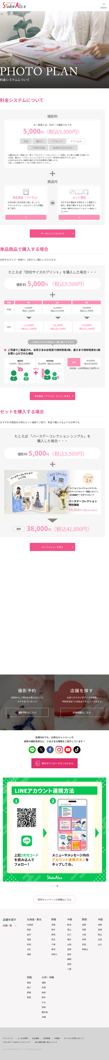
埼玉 (53, 939)
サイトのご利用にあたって (74, 1038)
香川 (29, 987)
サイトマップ (8, 1038)
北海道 (30, 924)
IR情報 (56, 1038)
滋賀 (84, 924)
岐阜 (69, 954)
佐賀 (44, 987)
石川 (69, 934)
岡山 (100, 934)
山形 (29, 949)
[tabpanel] (54, 830)
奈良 (84, 944)
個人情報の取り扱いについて (46, 1042)
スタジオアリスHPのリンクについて (17, 1042)
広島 (100, 939)
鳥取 (100, 924)
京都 (84, 929)
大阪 (84, 934)
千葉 (53, 944)
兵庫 (84, 939)
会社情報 (35, 1038)
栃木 (53, 929)
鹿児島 (45, 1012)
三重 (69, 969)
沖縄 (44, 1017)
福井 (69, 939)
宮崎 (44, 1007)
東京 (53, 949)
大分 (44, 1002)
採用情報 (46, 1038)
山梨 (69, 944)
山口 (100, 944)
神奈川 (54, 954)
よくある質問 (22, 1038)
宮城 (29, 939)
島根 (100, 929)
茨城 (53, 924)
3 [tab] (57, 886)
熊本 (44, 997)
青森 (29, 929)
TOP (1, 14)
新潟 (69, 924)
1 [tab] (52, 886)
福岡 (44, 982)
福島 (29, 954)
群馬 (53, 934)
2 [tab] (54, 886)
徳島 (29, 982)
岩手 (29, 934)
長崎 (44, 992)
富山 (69, 929)
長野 (69, 949)
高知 (29, 997)
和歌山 (85, 949)
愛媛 (29, 992)
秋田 (29, 944)
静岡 (69, 959)
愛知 (69, 964)
